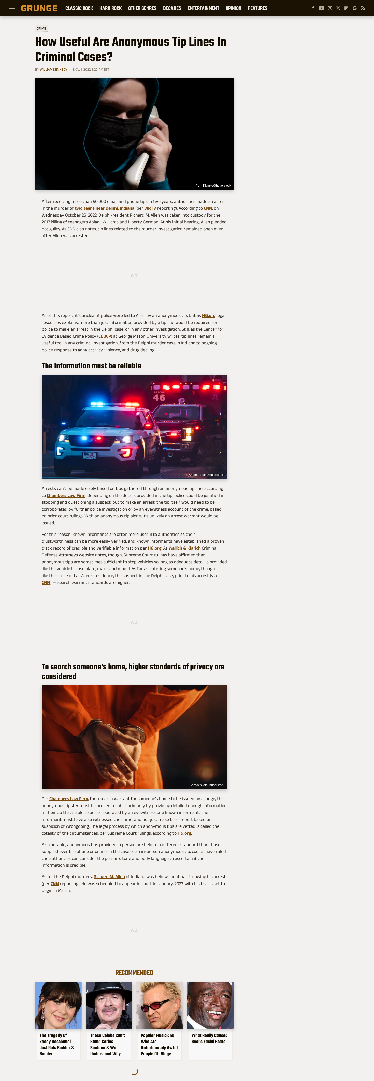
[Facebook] (313, 8)
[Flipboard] (346, 8)
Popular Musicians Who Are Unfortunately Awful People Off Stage (159, 1044)
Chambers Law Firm (66, 495)
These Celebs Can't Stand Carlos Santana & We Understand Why (107, 1044)
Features (257, 8)
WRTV (150, 208)
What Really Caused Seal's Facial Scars (210, 1038)
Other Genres (142, 8)
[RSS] (363, 8)
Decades (172, 8)
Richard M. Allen (109, 876)
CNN (208, 208)
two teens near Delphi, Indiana (104, 208)
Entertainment (203, 8)
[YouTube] (321, 8)
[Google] (354, 8)
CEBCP (104, 336)
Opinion (233, 8)
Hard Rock (110, 8)
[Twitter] (338, 8)
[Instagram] (330, 8)
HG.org (208, 315)
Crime (41, 28)
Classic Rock (79, 8)
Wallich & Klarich (185, 548)
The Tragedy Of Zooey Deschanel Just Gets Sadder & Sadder (57, 1044)
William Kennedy (53, 69)
